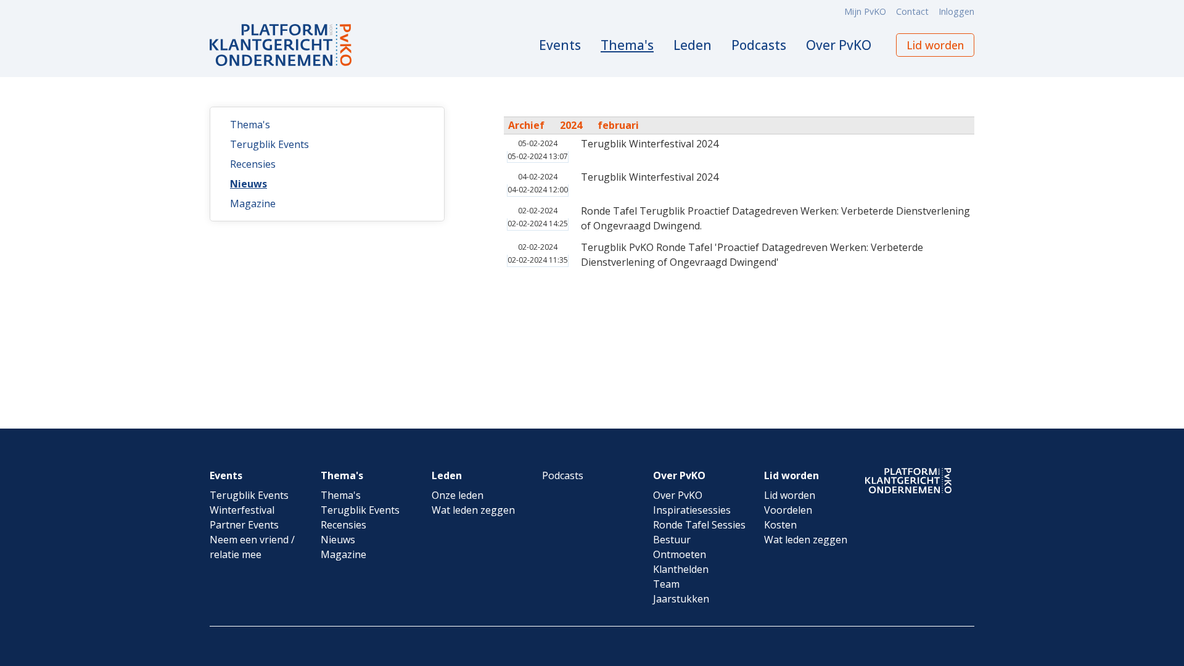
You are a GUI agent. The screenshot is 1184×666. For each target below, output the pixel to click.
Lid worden (935, 45)
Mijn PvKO (865, 11)
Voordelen (788, 510)
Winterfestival (242, 510)
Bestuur (672, 539)
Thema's (627, 45)
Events (560, 45)
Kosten (780, 525)
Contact (912, 11)
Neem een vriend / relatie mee (252, 547)
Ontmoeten (679, 554)
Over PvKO (838, 45)
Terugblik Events (269, 144)
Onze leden (457, 495)
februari (618, 125)
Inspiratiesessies (692, 510)
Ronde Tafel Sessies (699, 525)
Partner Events (244, 525)
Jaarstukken (681, 599)
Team (666, 584)
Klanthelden (681, 569)
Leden (692, 45)
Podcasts (758, 45)
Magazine (253, 203)
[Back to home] (281, 45)
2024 (571, 125)
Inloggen (956, 11)
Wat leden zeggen (473, 510)
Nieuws (248, 184)
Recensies (253, 164)
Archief (526, 125)
